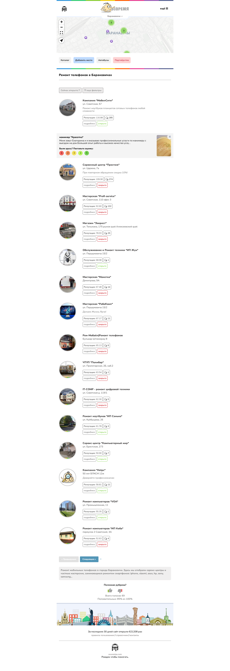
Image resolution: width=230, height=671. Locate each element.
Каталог (65, 60)
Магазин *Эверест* (95, 223)
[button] (85, 37)
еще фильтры (94, 90)
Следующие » (89, 559)
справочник (122, 635)
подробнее (89, 123)
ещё (163, 8)
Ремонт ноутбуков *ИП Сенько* (102, 416)
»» (101, 559)
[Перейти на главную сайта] (64, 9)
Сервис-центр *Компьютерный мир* (106, 443)
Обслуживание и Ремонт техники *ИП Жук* (110, 250)
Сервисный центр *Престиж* (101, 164)
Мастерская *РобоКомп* (98, 304)
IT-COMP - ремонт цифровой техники (106, 389)
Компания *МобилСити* (98, 100)
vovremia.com (115, 654)
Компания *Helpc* (94, 470)
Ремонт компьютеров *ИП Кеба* (103, 528)
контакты (134, 635)
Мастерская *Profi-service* (99, 196)
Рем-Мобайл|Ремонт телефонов (103, 335)
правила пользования (102, 635)
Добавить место (83, 60)
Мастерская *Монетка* (97, 277)
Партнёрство (122, 60)
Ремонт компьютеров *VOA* (100, 501)
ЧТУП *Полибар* (93, 362)
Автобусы (103, 60)
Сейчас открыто (70, 90)
